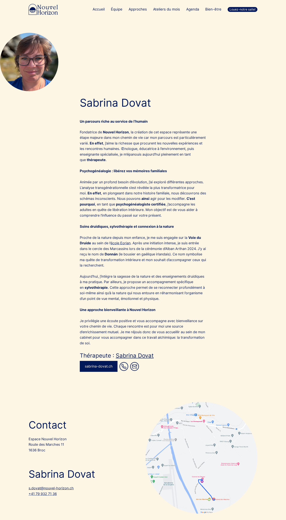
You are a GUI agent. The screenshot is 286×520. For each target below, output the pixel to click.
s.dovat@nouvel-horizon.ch (51, 488)
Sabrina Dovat (135, 355)
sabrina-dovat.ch (99, 366)
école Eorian (121, 243)
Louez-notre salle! (242, 9)
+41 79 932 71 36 (43, 494)
